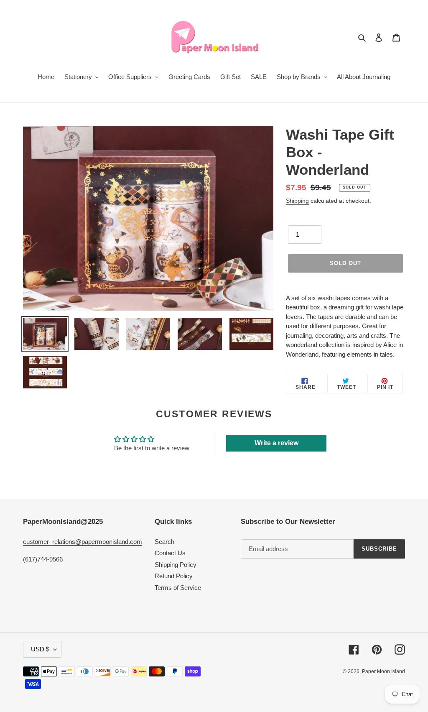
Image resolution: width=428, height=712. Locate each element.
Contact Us (170, 552)
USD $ (40, 649)
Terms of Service (178, 587)
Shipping (297, 200)
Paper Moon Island (383, 671)
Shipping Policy (175, 564)
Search (164, 541)
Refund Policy (174, 575)
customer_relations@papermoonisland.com (82, 541)
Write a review (276, 443)
